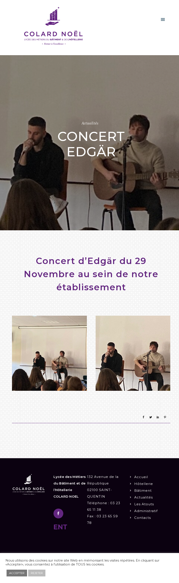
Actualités (143, 497)
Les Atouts (144, 504)
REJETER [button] (37, 573)
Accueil (141, 477)
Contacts (142, 518)
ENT (60, 527)
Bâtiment (143, 490)
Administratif (146, 511)
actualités (90, 123)
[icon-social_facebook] (58, 513)
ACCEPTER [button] (16, 573)
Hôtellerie (143, 484)
